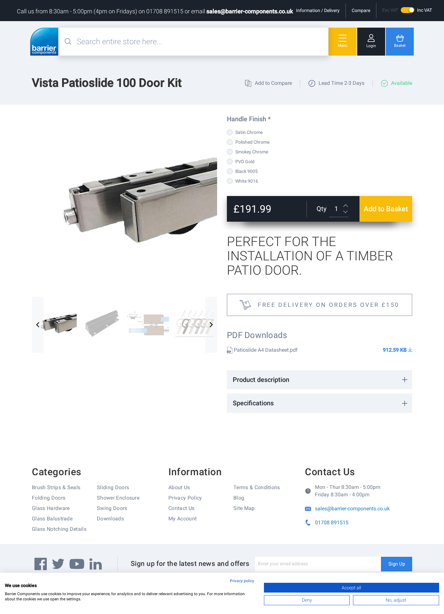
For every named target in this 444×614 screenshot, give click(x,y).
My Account (182, 519)
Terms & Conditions (256, 487)
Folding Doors (48, 498)
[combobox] (201, 41)
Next (211, 325)
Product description (261, 380)
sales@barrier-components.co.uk (249, 11)
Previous (38, 325)
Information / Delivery (318, 10)
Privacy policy (242, 581)
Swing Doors (112, 508)
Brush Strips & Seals (56, 487)
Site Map (244, 508)
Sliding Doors (113, 487)
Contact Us (181, 508)
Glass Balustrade (52, 519)
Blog (238, 498)
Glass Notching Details (59, 529)
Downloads (110, 519)
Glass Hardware (51, 508)
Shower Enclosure (118, 498)
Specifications (253, 403)
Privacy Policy (185, 498)
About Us (179, 487)
